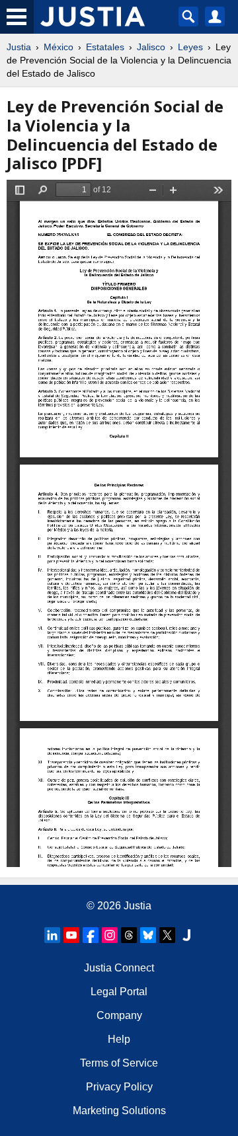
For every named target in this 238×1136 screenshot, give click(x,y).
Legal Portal (119, 991)
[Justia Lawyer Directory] (186, 935)
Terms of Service (119, 1063)
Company (119, 1015)
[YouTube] (71, 935)
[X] (167, 935)
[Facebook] (91, 935)
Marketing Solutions (119, 1110)
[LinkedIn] (52, 935)
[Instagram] (110, 935)
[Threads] (129, 935)
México (58, 47)
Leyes (190, 47)
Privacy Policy (119, 1086)
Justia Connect (119, 967)
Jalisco (151, 47)
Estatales (105, 47)
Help (119, 1039)
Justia (19, 47)
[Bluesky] (148, 935)
